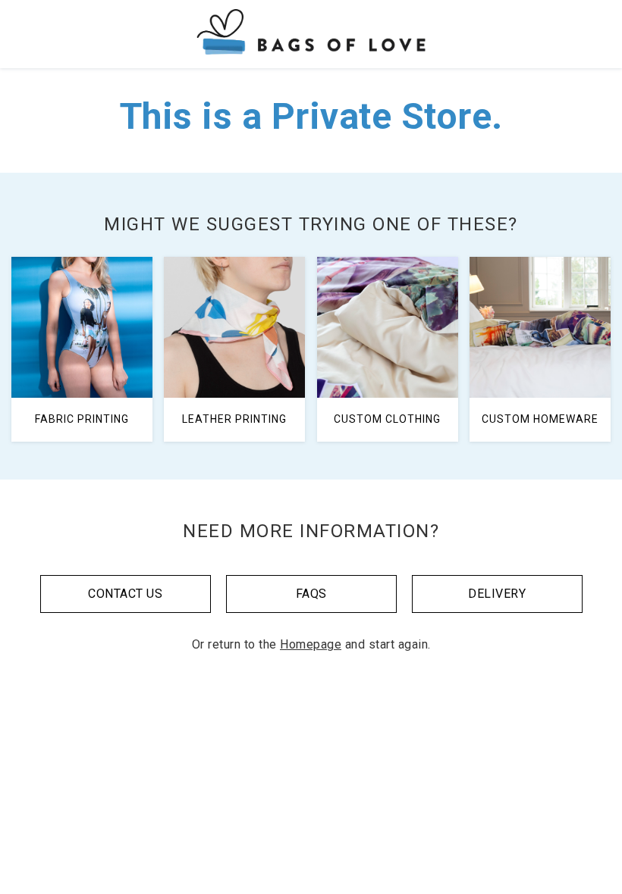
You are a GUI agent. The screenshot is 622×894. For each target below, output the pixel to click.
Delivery (497, 593)
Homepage (310, 644)
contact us (125, 593)
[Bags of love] (311, 34)
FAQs (311, 593)
